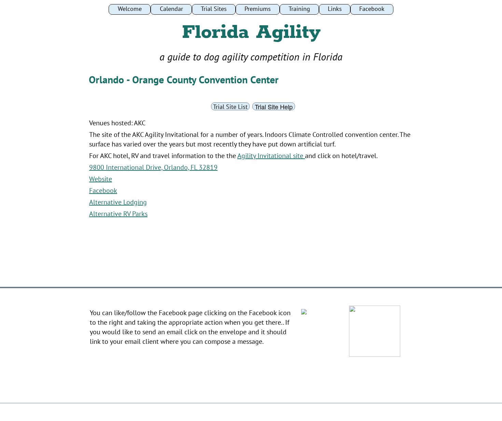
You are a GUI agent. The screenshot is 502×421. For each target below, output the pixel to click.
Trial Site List (230, 107)
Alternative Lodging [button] (118, 202)
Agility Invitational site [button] (271, 155)
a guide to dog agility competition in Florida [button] (251, 56)
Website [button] (100, 178)
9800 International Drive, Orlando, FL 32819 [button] (153, 167)
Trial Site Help (274, 106)
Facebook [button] (103, 190)
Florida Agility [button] (251, 32)
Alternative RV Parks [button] (118, 213)
